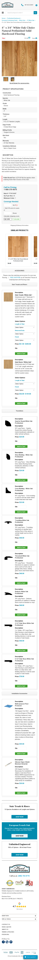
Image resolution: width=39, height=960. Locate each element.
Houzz (7, 941)
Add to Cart (21, 353)
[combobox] (20, 12)
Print (33, 38)
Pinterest (10, 941)
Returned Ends (19, 330)
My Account (29, 5)
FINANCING (5, 934)
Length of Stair (20, 324)
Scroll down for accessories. (19, 83)
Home (3, 18)
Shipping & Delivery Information (19, 225)
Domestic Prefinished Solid (9, 20)
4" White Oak (30, 20)
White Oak (22, 20)
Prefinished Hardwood (13, 18)
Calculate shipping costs (11, 216)
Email (26, 38)
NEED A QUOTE (6, 927)
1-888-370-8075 (10, 189)
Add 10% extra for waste (12, 208)
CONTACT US (6, 924)
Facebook (3, 941)
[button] (5, 79)
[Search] (35, 12)
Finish (17, 337)
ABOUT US (5, 929)
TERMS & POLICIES (8, 932)
